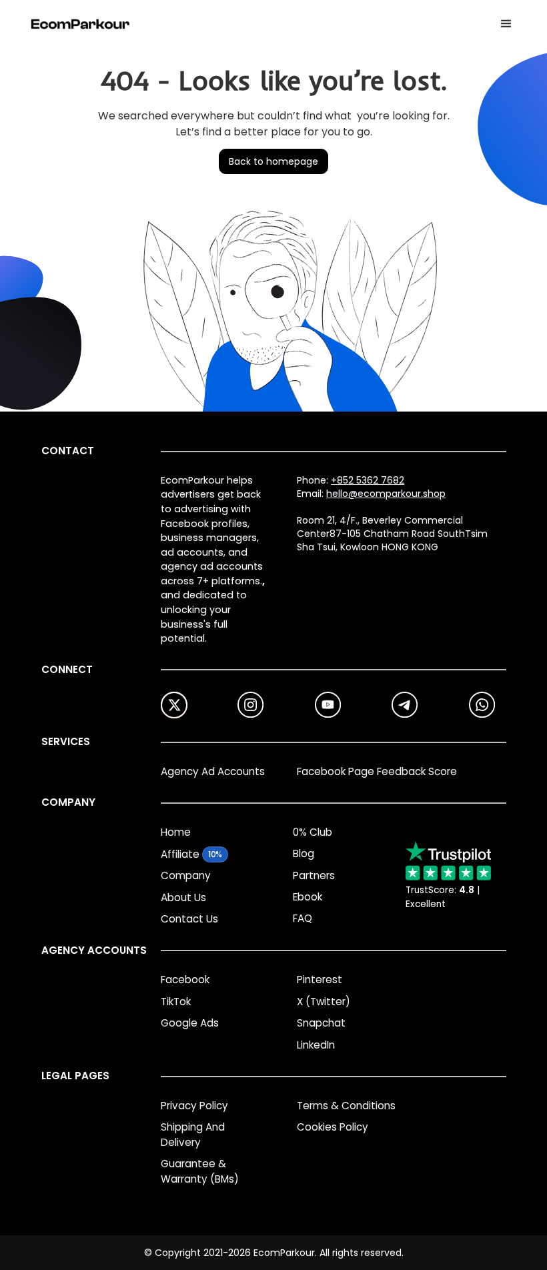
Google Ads (190, 1023)
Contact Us (189, 919)
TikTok (176, 1002)
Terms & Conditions (346, 1106)
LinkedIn (316, 1045)
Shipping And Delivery (193, 1134)
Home (176, 832)
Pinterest (319, 980)
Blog (303, 853)
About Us (183, 897)
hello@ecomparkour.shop (386, 493)
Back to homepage (273, 161)
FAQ (302, 918)
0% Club (312, 832)
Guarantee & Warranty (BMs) (200, 1171)
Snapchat (321, 1023)
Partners (314, 875)
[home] (80, 24)
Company (186, 875)
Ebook (307, 897)
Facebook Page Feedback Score (377, 771)
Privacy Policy (194, 1106)
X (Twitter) (323, 1002)
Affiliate (180, 854)
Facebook (185, 980)
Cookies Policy (332, 1127)
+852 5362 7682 (367, 480)
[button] (506, 24)
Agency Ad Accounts (213, 771)
